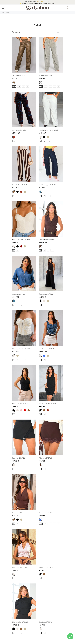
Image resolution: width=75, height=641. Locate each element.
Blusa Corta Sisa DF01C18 (20, 403)
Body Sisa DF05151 (18, 513)
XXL (49, 141)
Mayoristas (33, 1)
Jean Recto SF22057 (45, 513)
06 (14, 86)
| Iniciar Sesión (43, 1)
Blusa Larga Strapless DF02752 (21, 349)
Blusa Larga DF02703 (45, 622)
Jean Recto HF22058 (45, 76)
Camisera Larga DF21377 (19, 294)
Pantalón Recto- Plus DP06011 (48, 130)
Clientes (27, 1)
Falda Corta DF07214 (45, 458)
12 (23, 86)
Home (2, 12)
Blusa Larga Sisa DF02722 (20, 622)
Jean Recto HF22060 (19, 130)
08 (19, 86)
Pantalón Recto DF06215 (19, 185)
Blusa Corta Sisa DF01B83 (20, 567)
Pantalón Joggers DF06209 (47, 185)
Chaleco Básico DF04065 (47, 240)
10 (50, 86)
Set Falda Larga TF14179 (46, 567)
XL (44, 141)
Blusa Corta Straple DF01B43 (21, 240)
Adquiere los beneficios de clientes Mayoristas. (37, 3)
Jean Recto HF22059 (18, 76)
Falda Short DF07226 (18, 458)
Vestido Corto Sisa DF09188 (47, 403)
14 (27, 86)
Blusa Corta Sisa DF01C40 (47, 349)
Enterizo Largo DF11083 (46, 294)
